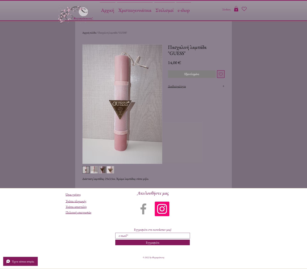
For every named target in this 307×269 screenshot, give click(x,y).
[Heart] (244, 9)
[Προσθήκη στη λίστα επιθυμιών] (221, 74)
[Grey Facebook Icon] (143, 209)
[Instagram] (162, 209)
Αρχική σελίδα (89, 32)
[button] (236, 8)
